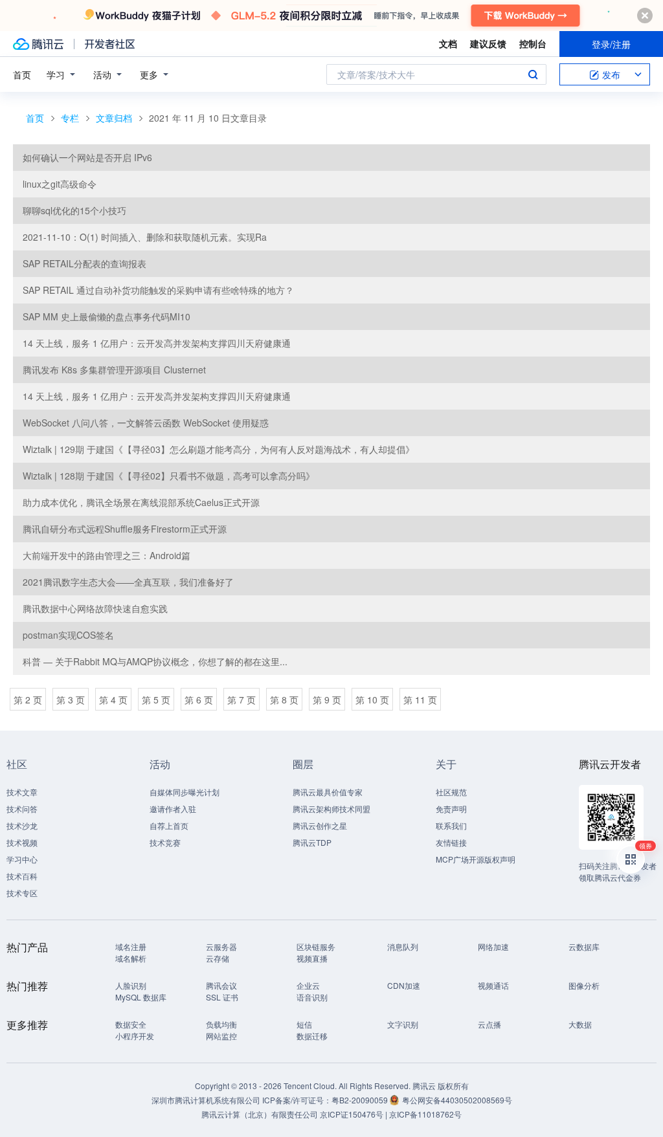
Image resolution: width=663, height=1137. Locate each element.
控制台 (532, 43)
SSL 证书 (222, 996)
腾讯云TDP (312, 842)
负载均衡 (221, 1024)
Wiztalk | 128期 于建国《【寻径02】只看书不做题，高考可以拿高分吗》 (169, 475)
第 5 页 (156, 699)
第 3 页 (70, 699)
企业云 (308, 985)
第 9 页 (327, 699)
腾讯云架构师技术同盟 (331, 808)
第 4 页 (113, 699)
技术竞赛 (165, 842)
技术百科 (22, 875)
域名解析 (130, 958)
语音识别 (312, 996)
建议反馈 (488, 43)
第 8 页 (284, 699)
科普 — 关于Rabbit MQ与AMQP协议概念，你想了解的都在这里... (155, 661)
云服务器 (221, 946)
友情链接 (451, 842)
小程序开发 (134, 1035)
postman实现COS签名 (68, 634)
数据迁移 (312, 1035)
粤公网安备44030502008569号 (457, 1099)
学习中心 (22, 859)
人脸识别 (130, 985)
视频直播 (312, 958)
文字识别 (402, 1024)
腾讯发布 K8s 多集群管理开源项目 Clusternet (114, 369)
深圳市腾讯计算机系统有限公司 (206, 1099)
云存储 (217, 958)
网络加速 (493, 946)
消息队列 (402, 946)
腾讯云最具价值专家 (328, 791)
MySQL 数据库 (140, 996)
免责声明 (451, 808)
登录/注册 (611, 44)
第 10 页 (372, 699)
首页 (22, 74)
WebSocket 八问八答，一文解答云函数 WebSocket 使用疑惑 (146, 422)
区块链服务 (316, 946)
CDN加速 (403, 985)
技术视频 (22, 842)
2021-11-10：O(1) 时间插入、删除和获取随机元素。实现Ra (145, 236)
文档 (448, 43)
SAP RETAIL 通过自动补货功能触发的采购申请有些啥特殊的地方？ (158, 289)
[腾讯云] (38, 44)
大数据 (580, 1024)
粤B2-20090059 (361, 1099)
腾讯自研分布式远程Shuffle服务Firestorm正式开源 (125, 528)
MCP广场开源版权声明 (475, 859)
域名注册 (130, 946)
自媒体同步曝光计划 (184, 791)
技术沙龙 (22, 825)
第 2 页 (28, 699)
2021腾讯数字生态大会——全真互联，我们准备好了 (128, 581)
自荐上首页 (169, 825)
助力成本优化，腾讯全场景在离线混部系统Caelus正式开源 (141, 502)
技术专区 (22, 892)
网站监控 (221, 1035)
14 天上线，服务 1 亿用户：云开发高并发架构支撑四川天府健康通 (157, 343)
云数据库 (584, 946)
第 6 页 (199, 699)
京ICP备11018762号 (425, 1114)
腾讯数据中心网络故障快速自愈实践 (95, 608)
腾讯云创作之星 (320, 825)
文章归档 (114, 117)
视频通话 (493, 985)
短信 (304, 1024)
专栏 (70, 117)
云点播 (489, 1024)
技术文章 (22, 791)
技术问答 (22, 808)
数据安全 (130, 1024)
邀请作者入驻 (173, 808)
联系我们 (451, 825)
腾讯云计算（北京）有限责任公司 (259, 1114)
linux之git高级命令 (59, 183)
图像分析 (584, 985)
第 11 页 (420, 699)
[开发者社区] (110, 44)
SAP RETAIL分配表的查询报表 (84, 263)
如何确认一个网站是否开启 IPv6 (87, 157)
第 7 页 (241, 699)
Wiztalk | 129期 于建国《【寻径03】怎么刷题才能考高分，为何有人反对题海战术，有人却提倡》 (218, 449)
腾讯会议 (221, 985)
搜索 (533, 74)
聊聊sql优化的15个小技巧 (74, 210)
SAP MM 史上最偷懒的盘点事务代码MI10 (106, 316)
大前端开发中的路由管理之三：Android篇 (106, 555)
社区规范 (451, 791)
